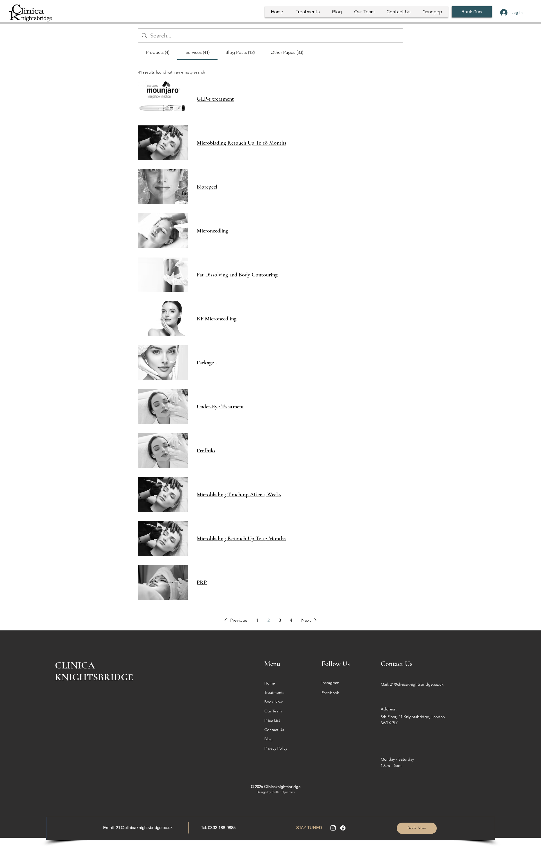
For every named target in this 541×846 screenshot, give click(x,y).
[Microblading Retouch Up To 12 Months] (163, 538)
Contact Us (274, 729)
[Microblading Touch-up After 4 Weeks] (163, 494)
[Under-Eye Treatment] (163, 406)
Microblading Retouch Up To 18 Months (241, 142)
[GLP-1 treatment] (163, 98)
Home (269, 683)
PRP (202, 582)
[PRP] (163, 582)
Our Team (273, 711)
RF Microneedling (216, 318)
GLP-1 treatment (215, 99)
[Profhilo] (163, 450)
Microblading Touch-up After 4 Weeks (239, 494)
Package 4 (207, 362)
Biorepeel (207, 186)
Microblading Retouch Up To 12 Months (241, 538)
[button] (234, 620)
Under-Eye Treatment (220, 406)
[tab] (157, 52)
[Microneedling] (163, 230)
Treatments (274, 692)
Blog (268, 738)
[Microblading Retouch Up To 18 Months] (163, 142)
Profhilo (206, 450)
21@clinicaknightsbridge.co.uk (144, 827)
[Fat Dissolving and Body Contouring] (163, 274)
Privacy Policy (275, 748)
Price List (272, 720)
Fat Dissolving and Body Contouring (237, 274)
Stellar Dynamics (283, 792)
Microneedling (212, 230)
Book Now (273, 701)
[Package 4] (163, 362)
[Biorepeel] (163, 186)
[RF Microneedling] (163, 318)
